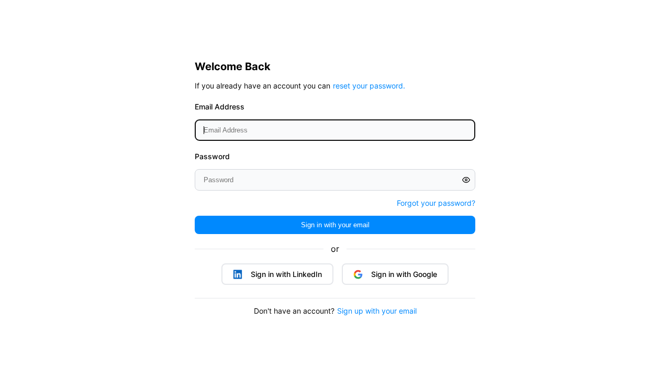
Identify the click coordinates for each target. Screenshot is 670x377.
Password (212, 156)
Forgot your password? (436, 202)
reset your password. (369, 85)
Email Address (219, 106)
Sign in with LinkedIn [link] (286, 274)
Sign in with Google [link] (404, 274)
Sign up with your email (377, 310)
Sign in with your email (335, 225)
